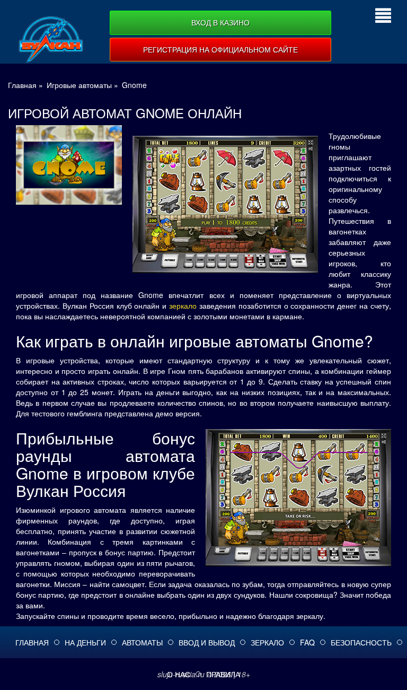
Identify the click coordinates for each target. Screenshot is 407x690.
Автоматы (142, 642)
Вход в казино (220, 22)
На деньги (85, 642)
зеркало (183, 305)
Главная (32, 642)
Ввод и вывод (207, 642)
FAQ (307, 642)
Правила (223, 674)
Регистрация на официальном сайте (220, 49)
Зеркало (267, 642)
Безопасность (361, 642)
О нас (178, 674)
